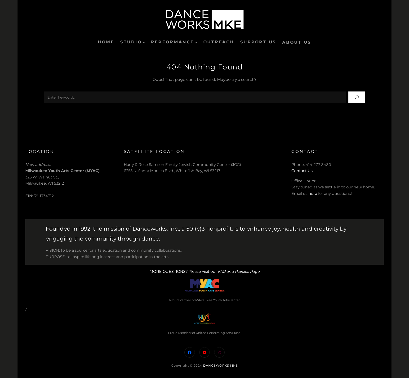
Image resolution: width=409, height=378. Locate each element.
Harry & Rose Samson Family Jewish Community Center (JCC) (182, 164)
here (312, 193)
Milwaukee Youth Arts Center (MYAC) (62, 171)
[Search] (356, 97)
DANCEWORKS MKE (220, 365)
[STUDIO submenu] (144, 42)
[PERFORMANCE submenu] (196, 42)
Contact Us (302, 171)
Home (106, 42)
